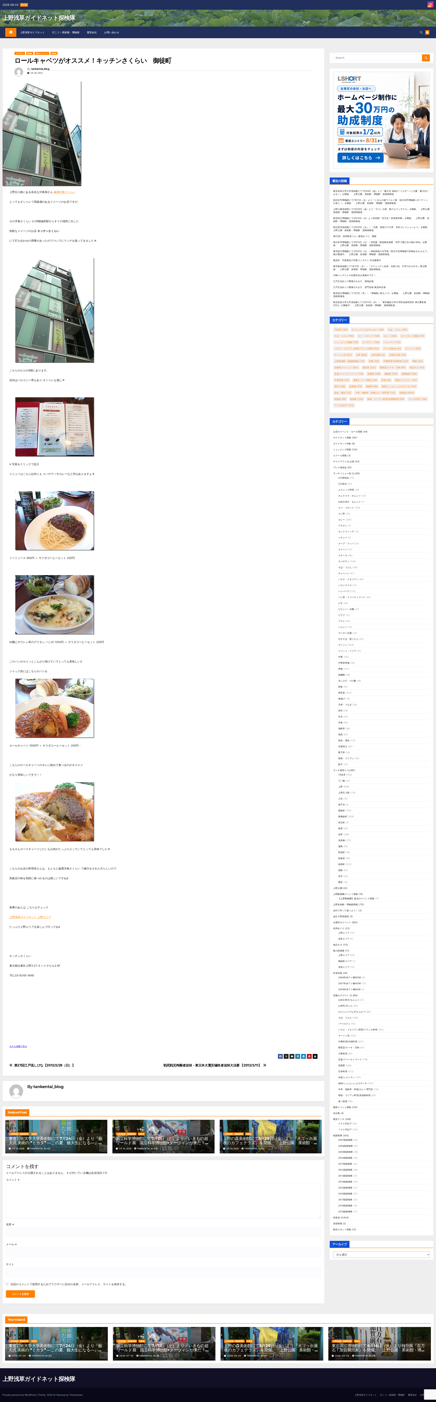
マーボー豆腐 (345, 633)
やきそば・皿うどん (348, 639)
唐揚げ (341, 698)
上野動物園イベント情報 (345, 894)
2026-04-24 (342, 1355)
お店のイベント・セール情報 (347, 431)
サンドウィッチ (346, 531)
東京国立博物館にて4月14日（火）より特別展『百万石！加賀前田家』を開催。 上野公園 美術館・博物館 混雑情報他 (378, 1350)
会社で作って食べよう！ (345, 910)
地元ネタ (417, 367)
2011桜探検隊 (345, 1163)
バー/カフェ (344, 1023)
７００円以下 (344, 405)
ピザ (340, 603)
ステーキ (342, 555)
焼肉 (340, 734)
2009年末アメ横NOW (349, 989)
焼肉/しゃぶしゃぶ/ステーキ (399, 386)
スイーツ (342, 549)
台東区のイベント (346, 367)
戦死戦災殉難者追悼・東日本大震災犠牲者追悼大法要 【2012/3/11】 (212, 1065)
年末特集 (337, 973)
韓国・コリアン (346, 758)
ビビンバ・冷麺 (346, 609)
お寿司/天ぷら (345, 1005)
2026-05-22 (234, 1355)
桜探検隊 (337, 1135)
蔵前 (340, 870)
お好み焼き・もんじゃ (349, 501)
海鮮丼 (372, 386)
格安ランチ (338, 1119)
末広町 (341, 822)
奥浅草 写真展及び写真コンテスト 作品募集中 (357, 260)
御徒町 (29, 53)
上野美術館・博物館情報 (19, 1134)
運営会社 (92, 32)
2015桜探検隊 (345, 1187)
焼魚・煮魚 (342, 392)
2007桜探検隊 (345, 1140)
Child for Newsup (56, 1394)
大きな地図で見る (18, 1046)
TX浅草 (341, 329)
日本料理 (341, 380)
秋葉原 (340, 399)
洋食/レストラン (42, 53)
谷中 (340, 876)
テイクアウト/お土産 (343, 461)
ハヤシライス (345, 585)
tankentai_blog (40, 69)
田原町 (341, 852)
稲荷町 (356, 399)
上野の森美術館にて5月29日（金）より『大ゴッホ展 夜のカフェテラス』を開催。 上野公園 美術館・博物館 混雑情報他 (272, 1142)
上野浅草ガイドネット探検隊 (39, 17)
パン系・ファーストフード (351, 597)
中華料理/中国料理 (395, 361)
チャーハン (343, 573)
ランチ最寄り (340, 770)
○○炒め (342, 483)
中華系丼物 (343, 662)
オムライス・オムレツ (349, 495)
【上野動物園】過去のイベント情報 (356, 898)
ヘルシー (342, 627)
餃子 (340, 764)
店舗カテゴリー (341, 995)
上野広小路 (397, 354)
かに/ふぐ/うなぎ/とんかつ (368, 329)
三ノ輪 (341, 780)
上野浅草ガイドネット (32, 32)
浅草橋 (355, 386)
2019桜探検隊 (345, 1211)
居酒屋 (373, 373)
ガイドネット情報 (412, 336)
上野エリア (343, 932)
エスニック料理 (346, 489)
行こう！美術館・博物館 (66, 32)
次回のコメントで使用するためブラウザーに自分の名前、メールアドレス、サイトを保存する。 (69, 1284)
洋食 (386, 380)
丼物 (417, 361)
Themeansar (75, 1394)
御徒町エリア (345, 961)
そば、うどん (397, 329)
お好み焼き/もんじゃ (348, 999)
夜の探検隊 (338, 950)
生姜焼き (342, 746)
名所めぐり (338, 928)
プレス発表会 (392, 348)
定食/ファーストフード (348, 373)
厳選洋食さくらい (65, 192)
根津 (340, 828)
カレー (390, 336)
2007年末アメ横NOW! (349, 983)
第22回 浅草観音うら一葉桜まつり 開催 (354, 236)
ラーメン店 (343, 354)
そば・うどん (344, 336)
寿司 (340, 710)
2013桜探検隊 (345, 1175)
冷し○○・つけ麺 (347, 680)
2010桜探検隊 (345, 1157)
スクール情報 (340, 455)
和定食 (369, 367)
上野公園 (378, 354)
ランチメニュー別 (342, 473)
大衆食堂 (342, 1053)
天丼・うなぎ (345, 704)
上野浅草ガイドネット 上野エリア (30, 917)
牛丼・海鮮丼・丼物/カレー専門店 (375, 392)
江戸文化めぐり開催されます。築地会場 (353, 281)
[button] (421, 32)
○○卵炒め (343, 477)
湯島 (340, 846)
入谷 (340, 798)
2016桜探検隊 (345, 1193)
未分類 (336, 1113)
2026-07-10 (127, 1355)
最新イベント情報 (365, 380)
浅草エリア (343, 938)
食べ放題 (342, 1101)
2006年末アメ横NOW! (349, 977)
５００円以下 (417, 399)
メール (11, 1244)
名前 (10, 1224)
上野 (361, 354)
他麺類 (341, 674)
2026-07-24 (19, 1355)
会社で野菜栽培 (341, 916)
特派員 (54, 53)
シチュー (342, 537)
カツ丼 (341, 513)
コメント (12, 1179)
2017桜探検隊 (345, 1199)
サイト (10, 1264)
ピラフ (341, 615)
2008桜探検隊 (345, 1146)
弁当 (340, 716)
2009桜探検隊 (345, 1151)
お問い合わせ (111, 32)
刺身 (340, 686)
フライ (341, 621)
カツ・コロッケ (368, 336)
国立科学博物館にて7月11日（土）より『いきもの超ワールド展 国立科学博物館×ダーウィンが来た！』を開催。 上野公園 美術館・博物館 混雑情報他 (162, 1142)
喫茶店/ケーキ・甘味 (393, 367)
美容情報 (337, 1223)
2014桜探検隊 (345, 1181)
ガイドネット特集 (342, 443)
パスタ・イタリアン (348, 579)
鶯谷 (340, 882)
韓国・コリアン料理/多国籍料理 (385, 399)
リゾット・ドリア (347, 651)
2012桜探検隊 (345, 1169)
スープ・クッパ (346, 543)
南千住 (341, 804)
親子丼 (341, 752)
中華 (374, 361)
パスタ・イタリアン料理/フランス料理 (356, 348)
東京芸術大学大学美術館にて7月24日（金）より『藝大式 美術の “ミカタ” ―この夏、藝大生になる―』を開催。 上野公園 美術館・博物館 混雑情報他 (56, 1142)
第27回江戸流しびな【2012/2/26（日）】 (44, 1065)
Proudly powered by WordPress (20, 1394)
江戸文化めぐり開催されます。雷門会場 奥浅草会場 (359, 287)
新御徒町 (409, 373)
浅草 (339, 386)
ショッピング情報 (346, 342)
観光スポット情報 (342, 1229)
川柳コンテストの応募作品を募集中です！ (354, 275)
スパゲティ (19, 53)
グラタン (342, 525)
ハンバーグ (392, 342)
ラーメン (413, 348)
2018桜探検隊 (345, 1205)
